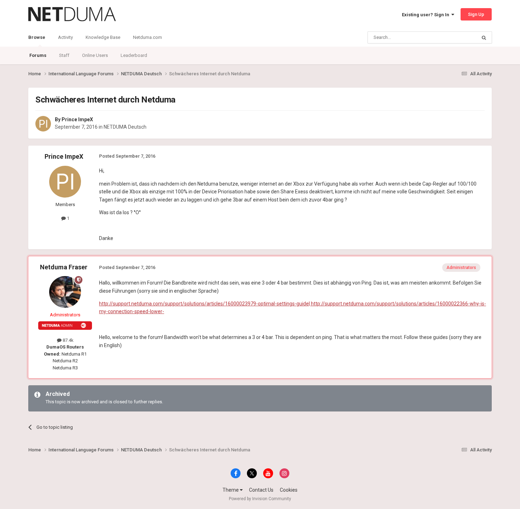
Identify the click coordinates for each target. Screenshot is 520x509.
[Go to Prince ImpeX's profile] (43, 123)
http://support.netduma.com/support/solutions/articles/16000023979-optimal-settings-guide (204, 303)
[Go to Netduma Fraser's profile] (65, 292)
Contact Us (261, 490)
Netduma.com (147, 37)
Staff (64, 55)
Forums (37, 55)
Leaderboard (134, 55)
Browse (36, 37)
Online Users (95, 55)
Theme (231, 490)
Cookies (288, 490)
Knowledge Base (103, 37)
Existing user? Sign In (426, 14)
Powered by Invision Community (260, 498)
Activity (65, 37)
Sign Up (476, 14)
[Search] (484, 37)
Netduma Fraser (63, 267)
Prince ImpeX (77, 119)
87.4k (68, 340)
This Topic (457, 37)
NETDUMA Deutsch (125, 127)
